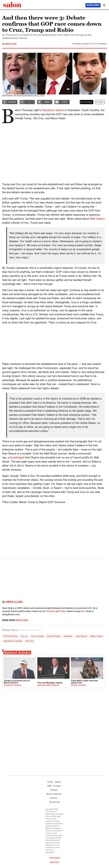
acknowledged (16, 457)
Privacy (53, 790)
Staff (49, 786)
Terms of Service (54, 794)
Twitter (63, 611)
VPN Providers (54, 858)
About (57, 782)
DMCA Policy (54, 862)
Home (50, 782)
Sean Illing (11, 44)
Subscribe (93, 5)
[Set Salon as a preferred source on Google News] (86, 102)
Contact (57, 786)
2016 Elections (10, 636)
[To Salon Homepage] (12, 4)
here (82, 611)
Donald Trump (53, 636)
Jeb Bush (67, 636)
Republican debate (53, 110)
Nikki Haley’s (97, 219)
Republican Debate (12, 641)
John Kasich (81, 636)
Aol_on (24, 636)
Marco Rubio (96, 636)
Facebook (50, 611)
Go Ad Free (54, 802)
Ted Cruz (29, 641)
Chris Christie (37, 636)
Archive (53, 798)
